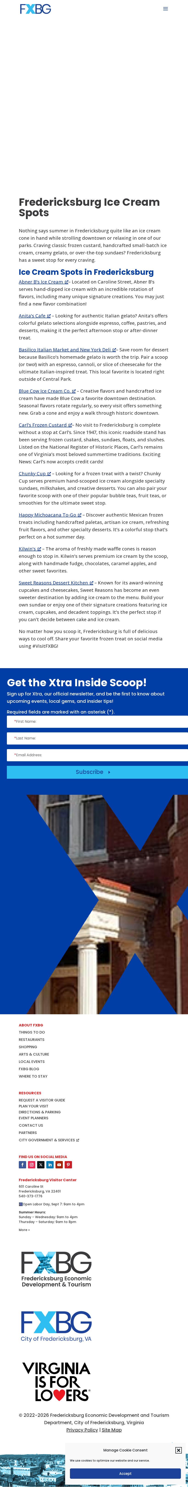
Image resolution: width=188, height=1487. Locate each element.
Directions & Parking (40, 1112)
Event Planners (33, 1118)
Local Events (32, 1061)
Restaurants (31, 1039)
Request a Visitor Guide (42, 1100)
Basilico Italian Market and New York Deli (65, 350)
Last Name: (25, 738)
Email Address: (28, 755)
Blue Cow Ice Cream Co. (44, 391)
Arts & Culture (34, 1054)
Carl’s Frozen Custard (43, 425)
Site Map (112, 1430)
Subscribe (94, 772)
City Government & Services (47, 1140)
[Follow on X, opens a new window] (40, 1164)
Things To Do (32, 1032)
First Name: (25, 721)
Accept (125, 1473)
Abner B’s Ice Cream (41, 282)
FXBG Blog (29, 1069)
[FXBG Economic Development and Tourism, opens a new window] (56, 1293)
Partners (28, 1132)
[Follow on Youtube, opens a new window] (59, 1164)
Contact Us (31, 1125)
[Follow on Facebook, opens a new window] (22, 1164)
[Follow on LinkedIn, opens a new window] (50, 1164)
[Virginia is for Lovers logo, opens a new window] (56, 1403)
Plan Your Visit (33, 1106)
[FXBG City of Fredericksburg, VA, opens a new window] (56, 1350)
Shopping (28, 1047)
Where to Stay (33, 1076)
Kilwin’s (27, 549)
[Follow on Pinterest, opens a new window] (68, 1164)
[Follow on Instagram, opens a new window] (31, 1164)
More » (24, 1230)
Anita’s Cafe (32, 316)
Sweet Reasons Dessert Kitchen (53, 583)
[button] (178, 1450)
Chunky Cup (32, 473)
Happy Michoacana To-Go (47, 515)
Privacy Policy (82, 1430)
